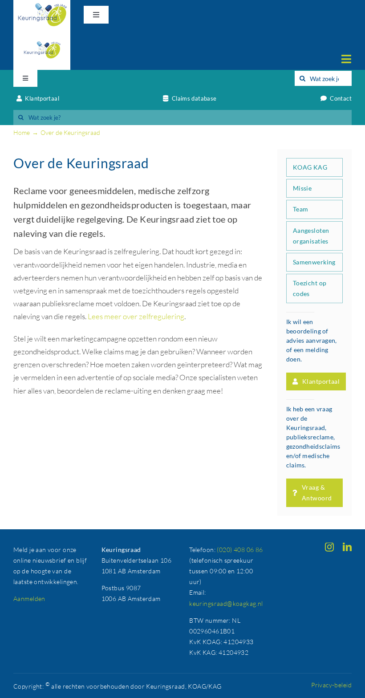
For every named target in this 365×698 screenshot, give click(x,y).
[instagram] (329, 547)
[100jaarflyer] (41, 33)
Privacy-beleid (331, 685)
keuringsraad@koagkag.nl (226, 603)
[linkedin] (347, 547)
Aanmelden (29, 598)
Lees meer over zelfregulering (136, 316)
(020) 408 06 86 (240, 549)
